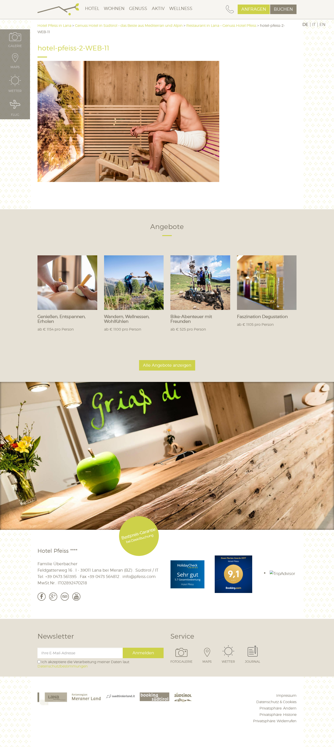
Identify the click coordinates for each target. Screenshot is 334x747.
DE (305, 24)
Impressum (286, 695)
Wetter (228, 661)
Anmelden (143, 652)
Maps (207, 661)
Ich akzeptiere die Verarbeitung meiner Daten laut (83, 664)
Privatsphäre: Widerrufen (275, 721)
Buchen (283, 9)
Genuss (138, 8)
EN (322, 24)
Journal (252, 661)
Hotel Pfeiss (187, 584)
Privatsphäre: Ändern (278, 708)
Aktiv (158, 8)
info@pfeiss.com (139, 576)
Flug (15, 114)
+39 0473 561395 (61, 576)
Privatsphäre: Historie (278, 714)
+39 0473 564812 (103, 576)
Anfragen (253, 9)
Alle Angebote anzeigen (167, 365)
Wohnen (114, 8)
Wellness (180, 8)
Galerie (15, 45)
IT (314, 24)
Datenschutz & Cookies (276, 702)
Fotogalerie (181, 661)
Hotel (92, 8)
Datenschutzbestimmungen (62, 666)
